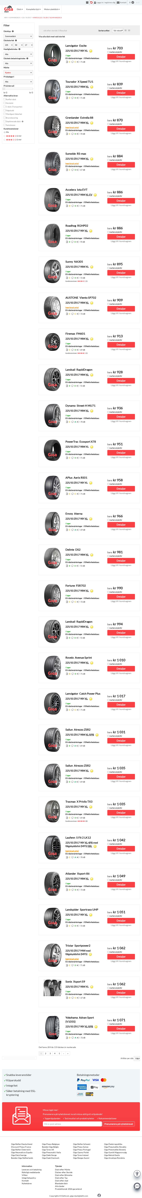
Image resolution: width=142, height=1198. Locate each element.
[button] (137, 1173)
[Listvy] (125, 30)
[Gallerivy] (129, 30)
